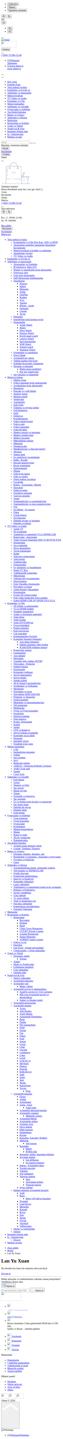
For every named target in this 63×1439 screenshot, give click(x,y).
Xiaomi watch (26, 347)
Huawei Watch (27, 333)
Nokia (23, 292)
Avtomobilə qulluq (29, 1121)
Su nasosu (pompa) (35, 1162)
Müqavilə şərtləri (15, 1368)
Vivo (22, 300)
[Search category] (2, 77)
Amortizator (25, 1102)
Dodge (23, 1022)
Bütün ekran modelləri (30, 369)
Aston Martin (26, 1014)
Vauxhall (24, 1223)
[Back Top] (10, 1415)
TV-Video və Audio (17, 98)
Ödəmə (12, 7)
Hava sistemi (26, 1127)
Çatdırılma (13, 4)
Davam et (6, 1273)
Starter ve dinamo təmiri (31, 1000)
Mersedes (24, 1207)
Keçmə (23, 1135)
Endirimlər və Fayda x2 (18, 90)
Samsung (24, 308)
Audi (22, 1193)
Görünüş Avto (26, 1124)
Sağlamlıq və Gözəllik (18, 106)
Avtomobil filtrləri (28, 1118)
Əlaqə (10, 1389)
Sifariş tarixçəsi (14, 1384)
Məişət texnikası (15, 95)
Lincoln (23, 1049)
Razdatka (24, 1146)
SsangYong (25, 1085)
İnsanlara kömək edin (17, 131)
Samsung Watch (27, 349)
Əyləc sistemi (26, 1187)
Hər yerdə (12, 82)
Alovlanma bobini (34, 1182)
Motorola (24, 289)
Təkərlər (24, 1171)
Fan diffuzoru (32, 1160)
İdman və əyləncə (15, 115)
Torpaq (23, 958)
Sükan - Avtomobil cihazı (32, 1165)
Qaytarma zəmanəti (17, 10)
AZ (3, 23)
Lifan (22, 1047)
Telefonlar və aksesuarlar (19, 93)
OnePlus (24, 294)
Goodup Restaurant (29, 934)
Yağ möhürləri (26, 1173)
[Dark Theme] (9, 16)
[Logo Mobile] (8, 46)
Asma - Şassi (26, 1105)
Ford (22, 1038)
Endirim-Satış (13, 84)
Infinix (23, 286)
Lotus (22, 1055)
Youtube (15, 1345)
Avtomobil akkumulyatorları (33, 1110)
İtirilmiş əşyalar (14, 137)
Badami (23, 923)
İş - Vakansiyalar (15, 134)
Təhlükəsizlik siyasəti (17, 1365)
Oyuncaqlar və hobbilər (18, 109)
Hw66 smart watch (29, 336)
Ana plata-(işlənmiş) (29, 642)
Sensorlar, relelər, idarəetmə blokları (37, 1154)
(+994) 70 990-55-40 (11, 55)
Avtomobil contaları (29, 1113)
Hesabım (11, 1381)
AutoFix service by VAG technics (36, 992)
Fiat (21, 1033)
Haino (23, 327)
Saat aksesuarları (28, 341)
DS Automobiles (28, 1025)
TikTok (15, 1349)
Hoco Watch (26, 330)
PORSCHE (31, 1151)
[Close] (2, 206)
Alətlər (23, 1099)
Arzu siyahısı (13, 1387)
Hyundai (24, 1201)
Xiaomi (23, 303)
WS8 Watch (25, 344)
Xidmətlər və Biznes (17, 117)
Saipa (22, 1077)
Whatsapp (12, 63)
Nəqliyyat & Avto (15, 128)
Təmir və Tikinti (15, 126)
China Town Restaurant (31, 928)
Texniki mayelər (27, 1168)
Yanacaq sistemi (27, 1176)
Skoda (23, 1083)
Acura (23, 1008)
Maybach (24, 1063)
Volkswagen (25, 1226)
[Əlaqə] (2, 53)
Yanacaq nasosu (33, 1184)
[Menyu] (2, 37)
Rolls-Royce (26, 1071)
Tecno (23, 314)
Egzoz (23, 1096)
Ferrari (23, 1030)
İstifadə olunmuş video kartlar (34, 644)
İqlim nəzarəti (26, 1129)
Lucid (22, 1058)
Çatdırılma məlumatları (18, 1363)
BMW (29, 1149)
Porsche (23, 1069)
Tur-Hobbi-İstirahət (16, 112)
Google (23, 311)
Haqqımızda (13, 1360)
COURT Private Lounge (31, 931)
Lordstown (25, 1052)
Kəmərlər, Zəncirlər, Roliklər (33, 1138)
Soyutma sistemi (27, 1157)
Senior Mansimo (27, 936)
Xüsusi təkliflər (14, 1371)
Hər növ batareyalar (29, 372)
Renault (23, 1209)
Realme (23, 297)
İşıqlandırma (25, 1132)
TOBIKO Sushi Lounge (31, 939)
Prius (28, 1091)
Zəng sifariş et (14, 68)
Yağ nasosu (31, 1143)
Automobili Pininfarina (31, 1016)
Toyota (23, 1088)
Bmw (22, 1019)
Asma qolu (31, 1107)
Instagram (16, 1340)
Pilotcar (23, 1066)
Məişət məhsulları (15, 104)
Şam (28, 1179)
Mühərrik (24, 1140)
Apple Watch (26, 325)
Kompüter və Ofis (16, 101)
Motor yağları (26, 986)
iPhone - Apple (27, 305)
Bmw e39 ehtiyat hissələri (38, 1198)
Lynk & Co (25, 1060)
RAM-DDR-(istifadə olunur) (33, 647)
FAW (22, 1027)
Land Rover (25, 1204)
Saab (22, 1074)
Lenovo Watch (27, 338)
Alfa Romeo (25, 1011)
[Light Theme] (3, 16)
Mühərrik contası (34, 1116)
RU (10, 28)
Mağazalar (12, 120)
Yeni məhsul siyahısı (17, 87)
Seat (22, 1080)
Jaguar (23, 1041)
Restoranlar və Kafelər (18, 123)
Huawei (23, 283)
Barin (22, 925)
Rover (23, 1212)
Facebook (16, 1336)
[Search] (2, 74)
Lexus (23, 1044)
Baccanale (25, 920)
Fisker (23, 1036)
